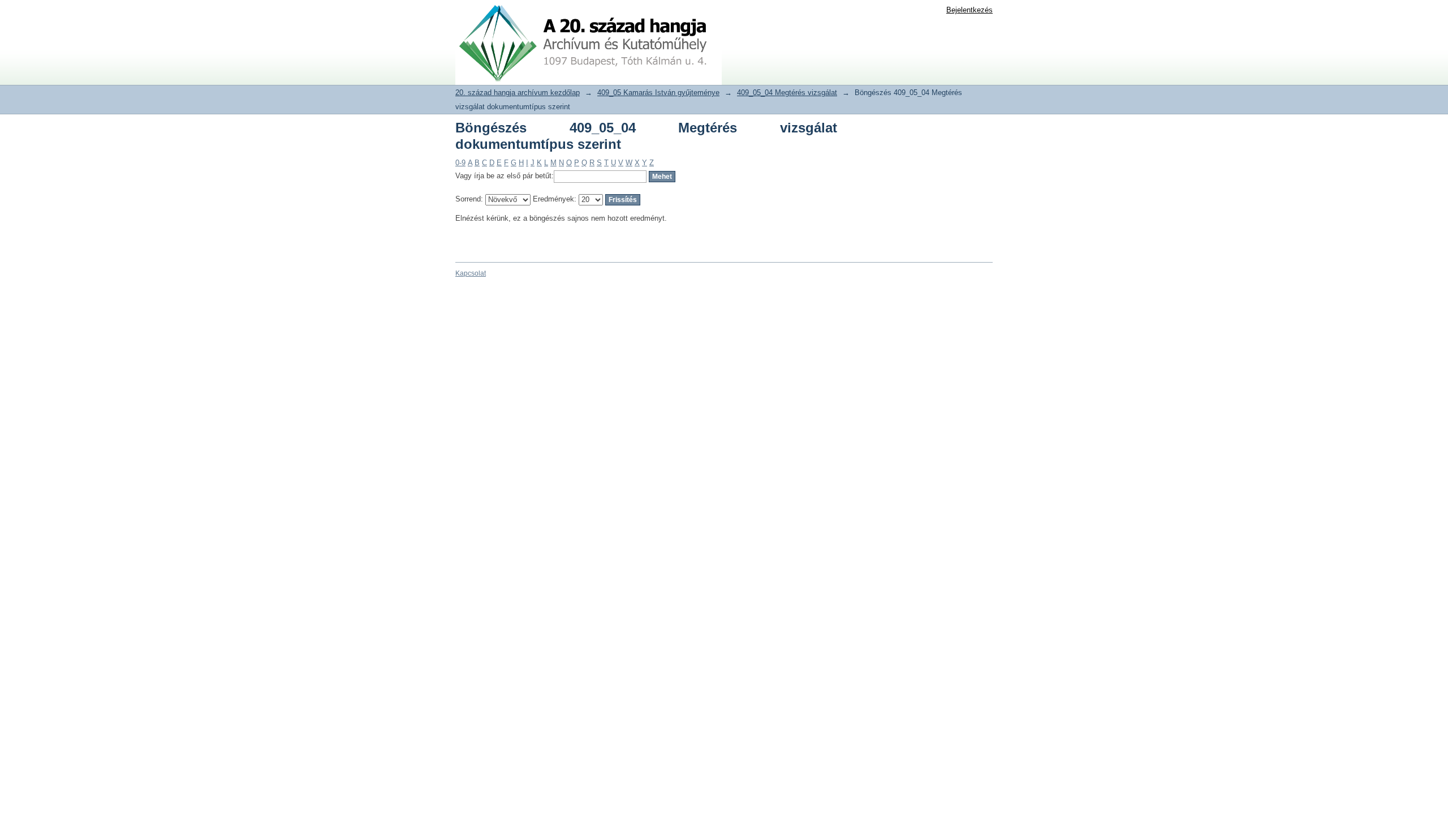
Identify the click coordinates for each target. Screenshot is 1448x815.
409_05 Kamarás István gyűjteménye (658, 92)
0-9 (460, 162)
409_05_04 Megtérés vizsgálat (787, 92)
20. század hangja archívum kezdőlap (517, 92)
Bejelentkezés (969, 10)
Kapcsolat (470, 273)
